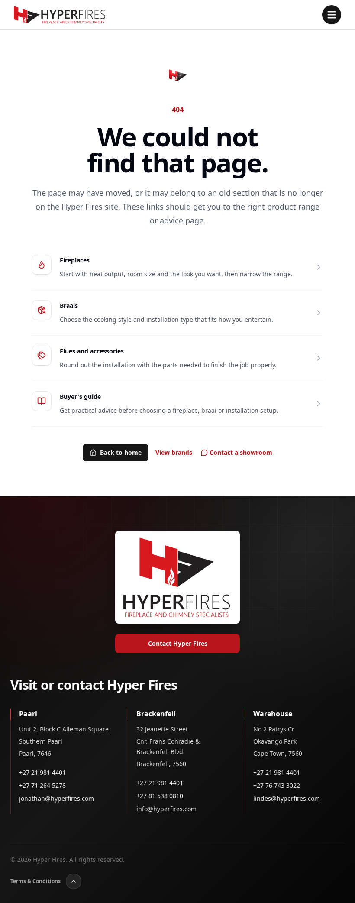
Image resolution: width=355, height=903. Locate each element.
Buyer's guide (80, 396)
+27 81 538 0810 (159, 796)
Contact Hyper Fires (177, 643)
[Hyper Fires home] (59, 14)
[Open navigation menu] (331, 14)
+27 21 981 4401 (42, 772)
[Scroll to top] (73, 881)
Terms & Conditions (35, 881)
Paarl (28, 714)
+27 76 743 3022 (276, 785)
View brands (173, 452)
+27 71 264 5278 (42, 785)
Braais (69, 305)
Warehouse (272, 714)
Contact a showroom (241, 452)
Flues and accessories (92, 351)
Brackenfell (156, 714)
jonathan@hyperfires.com (56, 798)
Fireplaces (75, 260)
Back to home (121, 452)
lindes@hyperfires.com (286, 798)
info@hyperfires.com (166, 809)
